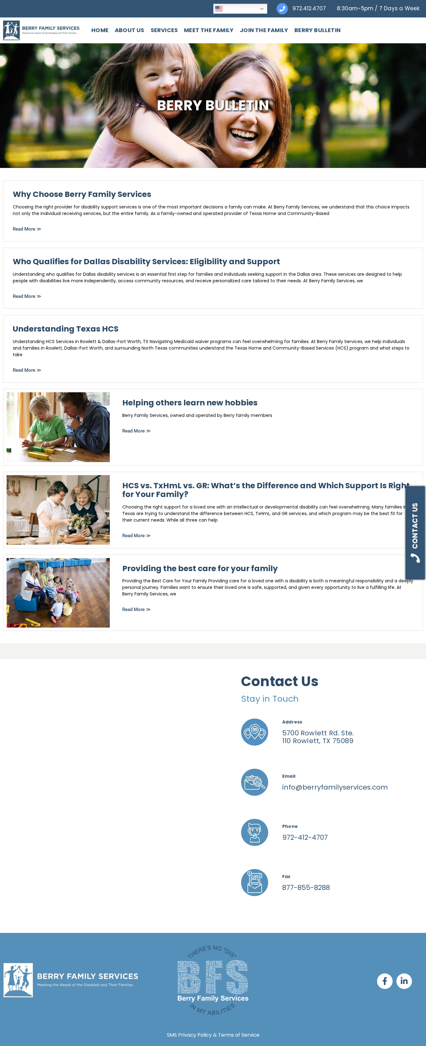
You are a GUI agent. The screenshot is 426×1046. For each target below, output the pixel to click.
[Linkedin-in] (404, 981)
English (232, 8)
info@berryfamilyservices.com (335, 787)
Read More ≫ (27, 229)
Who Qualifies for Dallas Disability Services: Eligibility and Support (146, 261)
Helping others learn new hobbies (190, 402)
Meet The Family (209, 30)
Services (164, 30)
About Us (129, 30)
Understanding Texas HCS (66, 328)
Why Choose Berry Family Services (82, 194)
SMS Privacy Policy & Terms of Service (213, 1035)
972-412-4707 (305, 837)
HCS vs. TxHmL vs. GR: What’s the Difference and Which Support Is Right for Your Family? (266, 490)
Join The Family (264, 30)
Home (100, 30)
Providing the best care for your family (200, 568)
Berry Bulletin (317, 30)
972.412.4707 (309, 8)
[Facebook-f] (385, 981)
